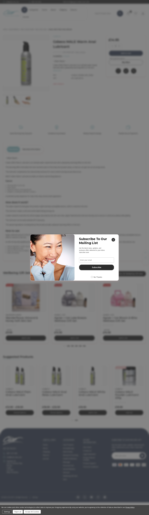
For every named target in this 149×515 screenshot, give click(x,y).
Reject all (17, 512)
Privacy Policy (129, 507)
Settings (7, 512)
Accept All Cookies (32, 512)
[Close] (113, 240)
